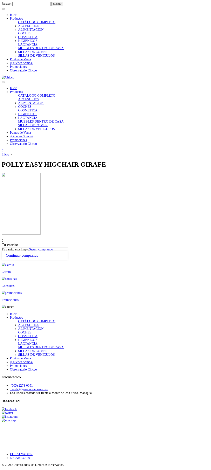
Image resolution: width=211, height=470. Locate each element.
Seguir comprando (41, 249)
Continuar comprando (22, 255)
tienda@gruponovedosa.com (29, 389)
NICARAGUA (20, 457)
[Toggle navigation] (3, 8)
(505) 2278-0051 (21, 385)
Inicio (5, 154)
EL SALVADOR (21, 454)
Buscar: (7, 3)
